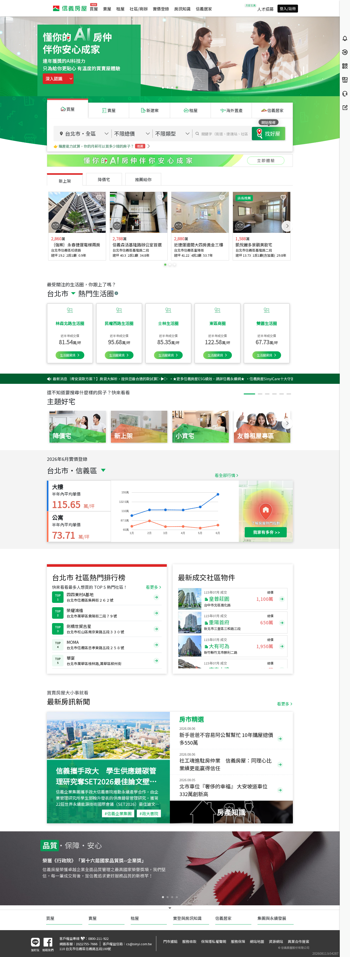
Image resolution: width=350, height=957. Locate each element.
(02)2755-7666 (86, 943)
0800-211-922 (98, 938)
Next (287, 226)
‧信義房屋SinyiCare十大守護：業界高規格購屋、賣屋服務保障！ (261, 378)
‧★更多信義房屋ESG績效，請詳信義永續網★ (169, 378)
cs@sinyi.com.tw (139, 943)
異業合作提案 (298, 941)
